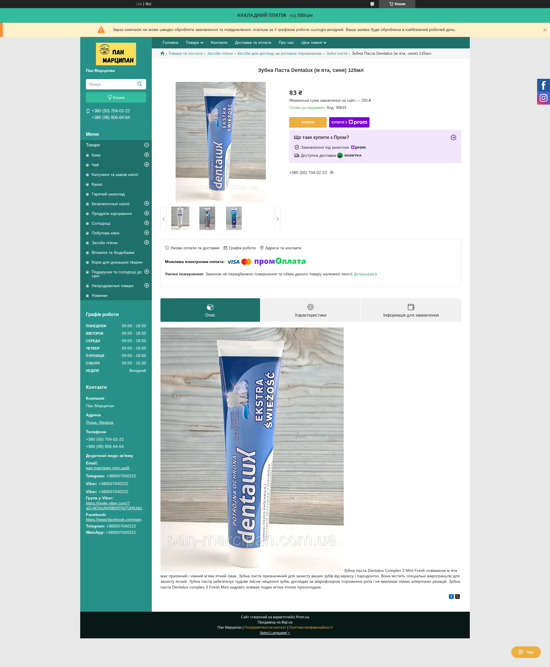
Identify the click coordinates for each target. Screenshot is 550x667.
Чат (530, 652)
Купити (308, 122)
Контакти (219, 42)
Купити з (339, 122)
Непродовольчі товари (112, 285)
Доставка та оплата (253, 42)
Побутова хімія (105, 233)
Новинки (99, 295)
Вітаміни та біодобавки (113, 252)
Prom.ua (302, 617)
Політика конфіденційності (311, 627)
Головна (170, 42)
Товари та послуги (185, 53)
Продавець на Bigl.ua (275, 622)
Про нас (286, 42)
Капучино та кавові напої (115, 174)
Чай (95, 164)
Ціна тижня (311, 42)
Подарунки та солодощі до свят (117, 274)
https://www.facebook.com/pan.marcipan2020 (127, 519)
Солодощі (101, 223)
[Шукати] (139, 84)
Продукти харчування (112, 213)
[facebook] (451, 597)
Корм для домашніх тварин (117, 262)
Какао (97, 184)
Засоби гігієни (104, 242)
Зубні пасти (337, 53)
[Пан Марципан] (116, 53)
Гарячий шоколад (108, 194)
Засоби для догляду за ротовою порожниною (279, 53)
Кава (96, 155)
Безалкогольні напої (110, 203)
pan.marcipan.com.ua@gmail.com (110, 468)
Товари (93, 144)
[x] (457, 597)
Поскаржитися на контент (265, 627)
